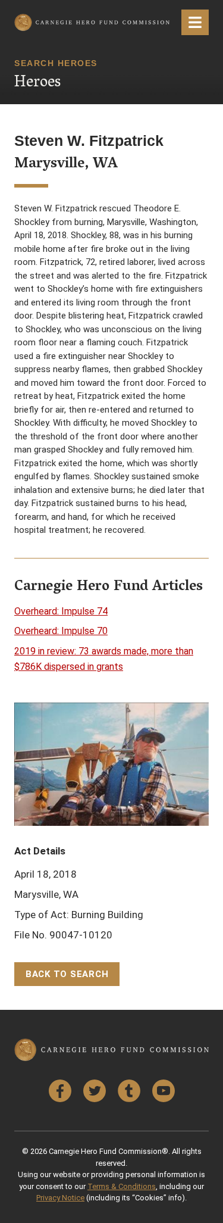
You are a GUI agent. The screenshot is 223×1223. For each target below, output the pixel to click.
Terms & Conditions (121, 1186)
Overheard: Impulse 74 (61, 611)
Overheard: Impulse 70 (61, 631)
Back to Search (67, 974)
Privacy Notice (60, 1197)
